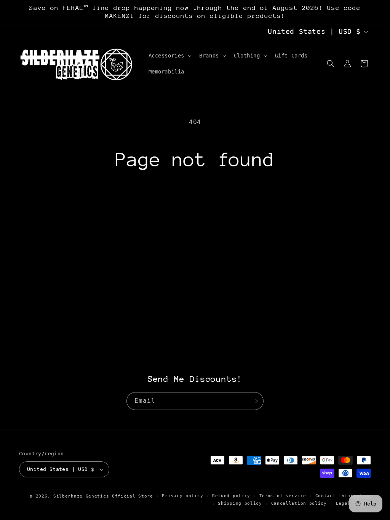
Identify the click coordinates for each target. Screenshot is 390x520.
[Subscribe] (254, 401)
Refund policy (231, 495)
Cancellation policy (299, 503)
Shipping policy (240, 503)
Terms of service (282, 495)
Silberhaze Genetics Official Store (103, 496)
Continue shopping (195, 200)
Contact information (343, 495)
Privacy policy (182, 495)
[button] (169, 56)
